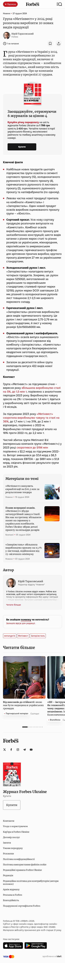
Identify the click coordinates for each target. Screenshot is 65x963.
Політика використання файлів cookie (24, 864)
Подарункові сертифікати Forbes (21, 906)
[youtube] (31, 749)
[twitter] (4, 749)
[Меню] (59, 4)
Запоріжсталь (38, 636)
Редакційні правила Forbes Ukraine (22, 870)
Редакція (8, 875)
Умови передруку (13, 848)
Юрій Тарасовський (22, 33)
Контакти (8, 821)
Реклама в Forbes (12, 895)
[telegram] (24, 749)
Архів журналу (11, 889)
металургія (9, 636)
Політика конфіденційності (19, 859)
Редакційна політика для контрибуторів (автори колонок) (30, 882)
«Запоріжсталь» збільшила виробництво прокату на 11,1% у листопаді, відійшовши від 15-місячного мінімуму (23, 549)
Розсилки (8, 853)
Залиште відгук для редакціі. (20, 623)
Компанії (9, 535)
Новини (6, 13)
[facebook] (11, 749)
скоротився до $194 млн (32, 447)
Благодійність (11, 900)
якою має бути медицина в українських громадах (23, 705)
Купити (22, 147)
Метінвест (23, 636)
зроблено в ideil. (52, 956)
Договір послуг (11, 837)
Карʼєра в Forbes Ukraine (16, 832)
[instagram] (18, 749)
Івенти (7, 842)
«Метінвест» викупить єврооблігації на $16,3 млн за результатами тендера (22, 489)
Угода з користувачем (15, 826)
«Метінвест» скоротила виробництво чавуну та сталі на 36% (31, 417)
